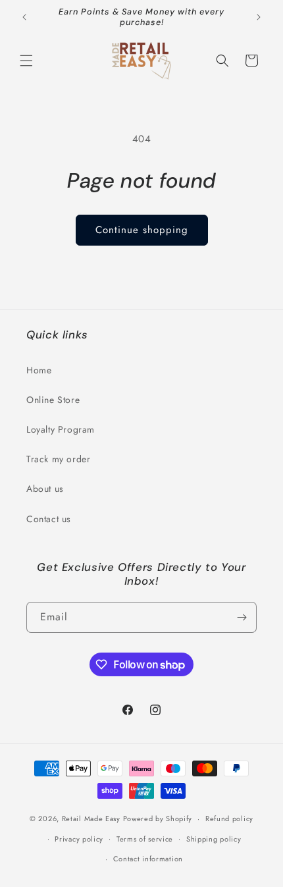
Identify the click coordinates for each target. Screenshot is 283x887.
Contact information (148, 858)
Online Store (53, 399)
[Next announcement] (258, 17)
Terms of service (144, 839)
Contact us (48, 518)
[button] (26, 60)
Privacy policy (79, 839)
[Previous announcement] (24, 17)
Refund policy (229, 818)
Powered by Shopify (158, 818)
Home (38, 370)
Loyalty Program (60, 429)
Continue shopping (141, 230)
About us (45, 488)
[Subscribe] (241, 617)
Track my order (58, 459)
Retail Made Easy (91, 818)
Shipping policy (214, 839)
